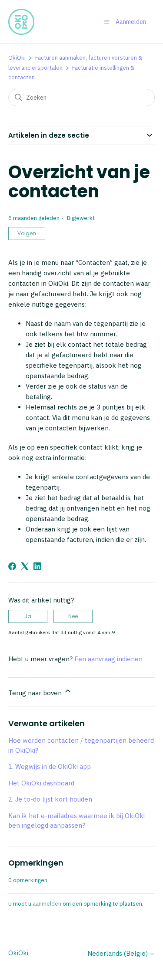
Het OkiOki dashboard (41, 783)
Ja (27, 616)
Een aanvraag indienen (108, 659)
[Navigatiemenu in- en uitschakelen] (107, 21)
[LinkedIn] (37, 566)
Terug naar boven (35, 693)
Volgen (26, 233)
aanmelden (47, 903)
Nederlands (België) (118, 953)
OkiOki (17, 57)
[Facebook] (12, 566)
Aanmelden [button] (131, 22)
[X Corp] (25, 566)
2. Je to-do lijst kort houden (50, 799)
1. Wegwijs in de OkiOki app (49, 766)
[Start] (21, 22)
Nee (73, 616)
